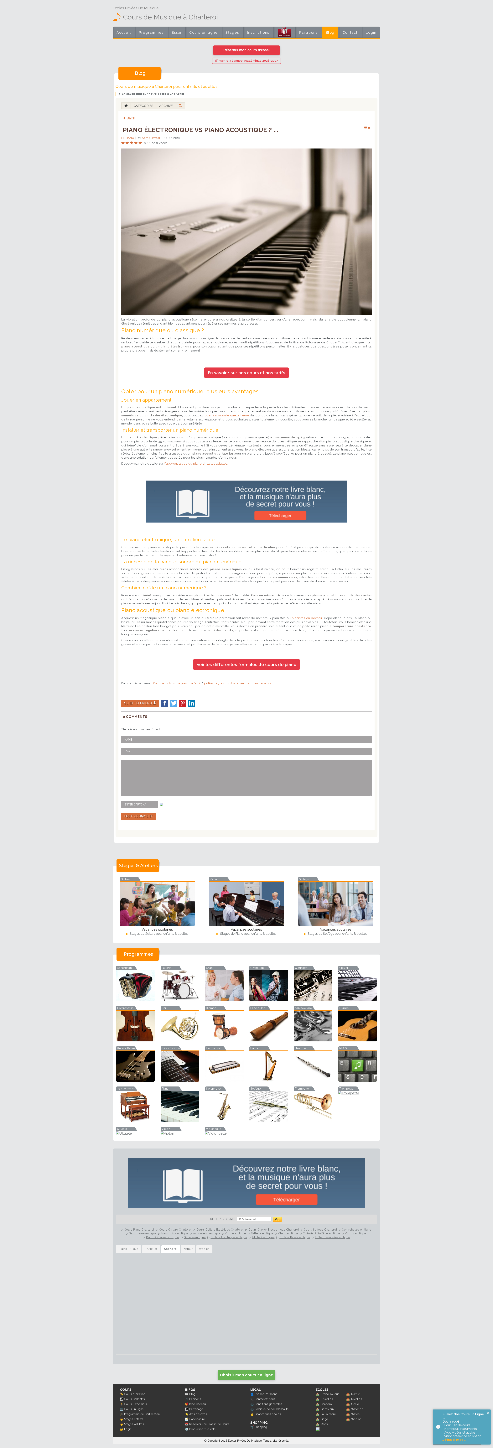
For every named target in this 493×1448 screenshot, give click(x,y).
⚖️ (252, 1404)
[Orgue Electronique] (135, 1121)
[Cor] (180, 1040)
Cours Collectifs (134, 1399)
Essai (176, 32)
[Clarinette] (313, 1000)
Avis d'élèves (198, 1414)
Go (277, 1219)
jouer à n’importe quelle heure (226, 415)
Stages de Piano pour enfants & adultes (247, 933)
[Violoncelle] (224, 1133)
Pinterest (182, 703)
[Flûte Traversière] (313, 1040)
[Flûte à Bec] (268, 1040)
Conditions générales (268, 1404)
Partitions (308, 32)
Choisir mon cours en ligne (246, 1375)
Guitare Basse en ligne (294, 1237)
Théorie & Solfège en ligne (321, 1233)
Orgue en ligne (235, 1233)
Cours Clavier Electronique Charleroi (273, 1229)
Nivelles (356, 1399)
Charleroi (326, 1404)
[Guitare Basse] (135, 1080)
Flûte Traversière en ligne (332, 1237)
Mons (324, 1424)
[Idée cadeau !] (284, 33)
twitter (173, 703)
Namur (355, 1394)
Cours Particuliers (135, 1404)
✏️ (121, 1394)
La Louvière (328, 1414)
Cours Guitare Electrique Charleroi (220, 1229)
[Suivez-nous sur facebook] (317, 1430)
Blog (330, 32)
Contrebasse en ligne (356, 1229)
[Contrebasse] (135, 1040)
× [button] (488, 1413)
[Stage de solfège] (335, 904)
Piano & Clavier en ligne (162, 1237)
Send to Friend (138, 703)
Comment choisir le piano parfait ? (176, 683)
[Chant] (224, 1000)
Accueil (124, 32)
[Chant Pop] (268, 1000)
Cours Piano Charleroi (139, 1229)
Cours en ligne (203, 32)
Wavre (355, 1414)
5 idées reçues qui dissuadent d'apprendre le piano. (239, 683)
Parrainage (196, 1409)
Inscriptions (258, 32)
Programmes (151, 32)
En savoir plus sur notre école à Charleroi (153, 93)
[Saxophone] (224, 1121)
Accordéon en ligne (207, 1233)
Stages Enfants (133, 1419)
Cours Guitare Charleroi (175, 1229)
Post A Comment (138, 816)
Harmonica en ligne (174, 1233)
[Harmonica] (224, 1080)
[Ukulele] (135, 1133)
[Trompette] (357, 1093)
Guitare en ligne (194, 1237)
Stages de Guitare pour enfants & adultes (158, 933)
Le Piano (127, 137)
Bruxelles (327, 1399)
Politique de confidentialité (272, 1409)
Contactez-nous (265, 1399)
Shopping (261, 1427)
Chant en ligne (288, 1233)
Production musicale (202, 1429)
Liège (324, 1419)
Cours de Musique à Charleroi (170, 17)
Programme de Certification (142, 1414)
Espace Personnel (266, 1394)
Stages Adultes (134, 1424)
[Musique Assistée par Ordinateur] (357, 1080)
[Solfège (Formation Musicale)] (268, 1121)
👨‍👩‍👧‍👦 (121, 1399)
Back (131, 118)
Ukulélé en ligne (263, 1237)
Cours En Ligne (134, 1409)
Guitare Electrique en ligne (228, 1237)
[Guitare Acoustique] (357, 1040)
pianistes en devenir (307, 618)
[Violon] (180, 1133)
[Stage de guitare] (157, 904)
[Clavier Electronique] (357, 1000)
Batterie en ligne (262, 1233)
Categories (143, 106)
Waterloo (357, 1409)
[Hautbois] (313, 1080)
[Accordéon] (135, 1000)
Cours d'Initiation (134, 1394)
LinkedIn (191, 703)
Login (371, 32)
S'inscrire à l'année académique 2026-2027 (246, 60)
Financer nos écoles (268, 1414)
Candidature (197, 1419)
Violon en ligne (355, 1233)
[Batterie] (180, 1000)
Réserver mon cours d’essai (246, 50)
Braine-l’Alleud (330, 1394)
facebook (164, 703)
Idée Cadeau (197, 1404)
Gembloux (327, 1409)
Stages (232, 32)
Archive (166, 106)
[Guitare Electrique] (180, 1080)
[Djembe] (224, 1040)
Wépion (356, 1419)
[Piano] (180, 1121)
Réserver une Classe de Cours (209, 1424)
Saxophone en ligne (143, 1233)
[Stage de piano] (246, 904)
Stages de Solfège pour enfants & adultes (337, 933)
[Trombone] (313, 1121)
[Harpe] (268, 1080)
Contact (350, 32)
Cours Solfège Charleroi (320, 1229)
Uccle (355, 1404)
